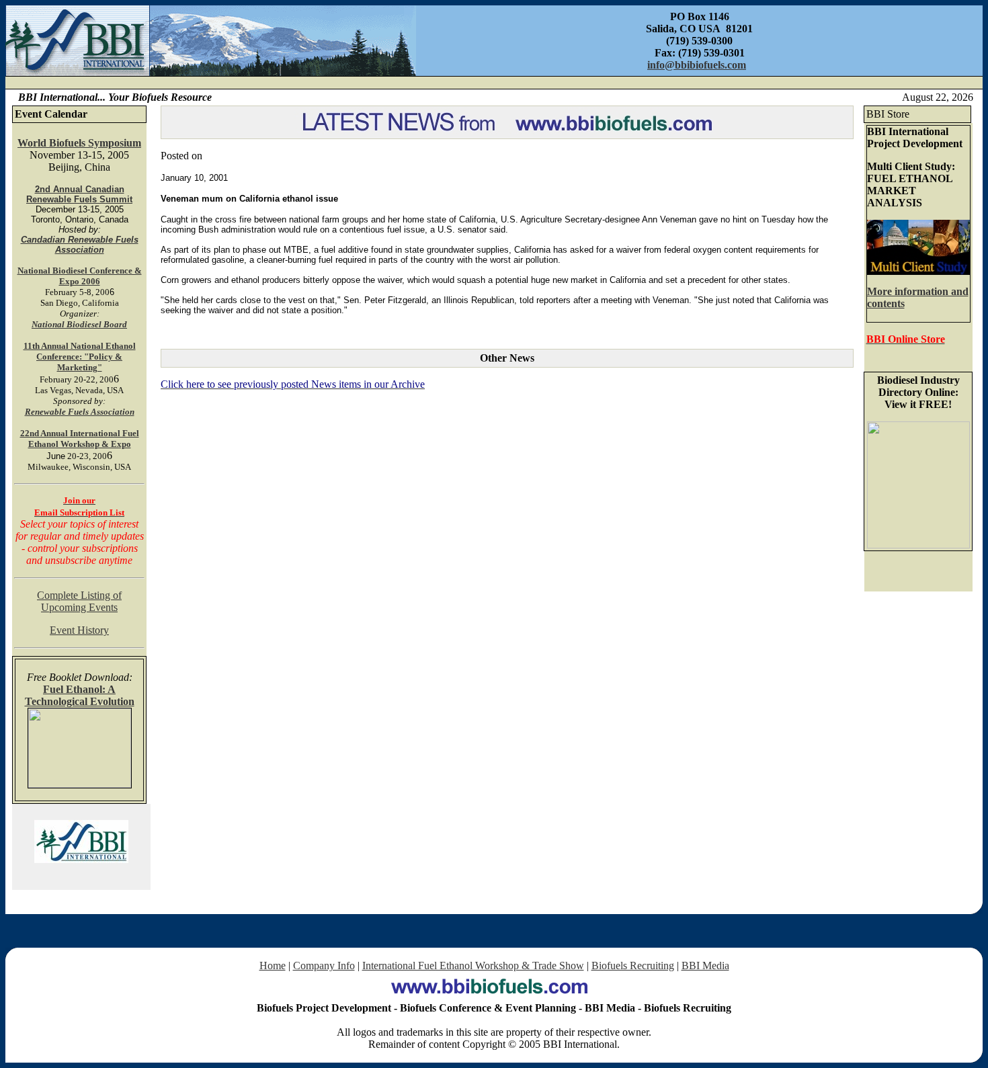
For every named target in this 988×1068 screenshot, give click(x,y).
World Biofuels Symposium (79, 143)
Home (272, 965)
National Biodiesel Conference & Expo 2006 (79, 275)
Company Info (324, 965)
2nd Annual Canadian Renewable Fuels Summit (79, 194)
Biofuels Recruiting (632, 965)
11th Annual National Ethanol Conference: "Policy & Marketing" (80, 356)
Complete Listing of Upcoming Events (79, 601)
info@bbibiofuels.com (696, 65)
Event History (79, 630)
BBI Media (705, 965)
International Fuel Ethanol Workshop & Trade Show (473, 965)
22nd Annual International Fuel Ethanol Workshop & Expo (79, 438)
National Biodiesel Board (79, 324)
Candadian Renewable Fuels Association (79, 245)
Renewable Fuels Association (79, 412)
